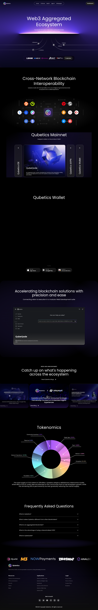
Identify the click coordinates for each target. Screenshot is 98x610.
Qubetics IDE (40, 590)
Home (37, 3)
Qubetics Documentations (14, 578)
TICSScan (43, 3)
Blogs (9, 588)
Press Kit (10, 583)
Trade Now (68, 58)
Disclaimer (67, 585)
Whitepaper (59, 3)
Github (9, 585)
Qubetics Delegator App (42, 580)
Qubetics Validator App (42, 578)
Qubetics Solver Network (42, 585)
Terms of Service (69, 580)
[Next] (88, 396)
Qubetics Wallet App (41, 588)
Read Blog (3, 406)
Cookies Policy (68, 583)
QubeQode (39, 583)
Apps (52, 3)
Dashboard (90, 3)
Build (48, 3)
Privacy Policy (68, 578)
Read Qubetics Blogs (48, 379)
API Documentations (12, 580)
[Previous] (9, 396)
